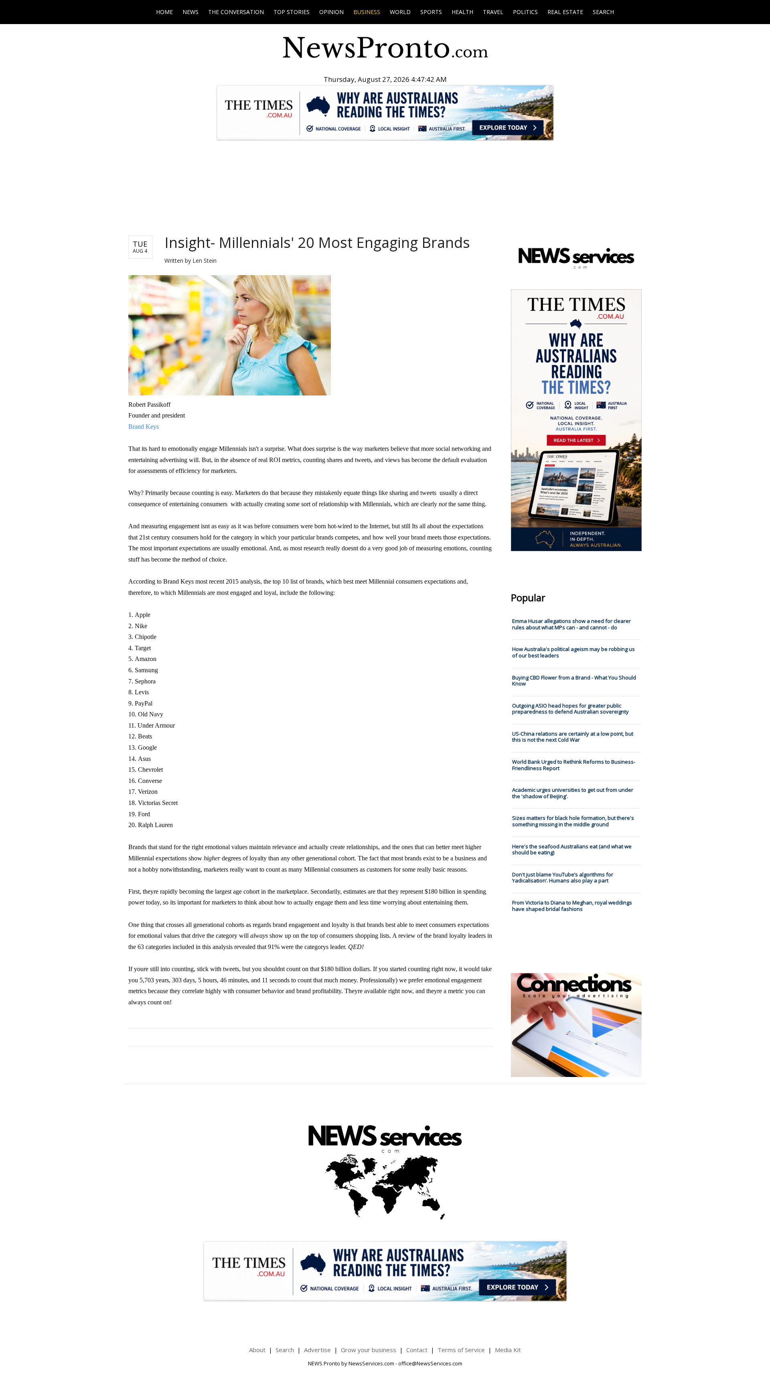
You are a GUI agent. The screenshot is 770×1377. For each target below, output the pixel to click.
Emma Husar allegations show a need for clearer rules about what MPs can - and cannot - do (571, 624)
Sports (431, 12)
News (190, 12)
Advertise (317, 1350)
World (400, 12)
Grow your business (368, 1350)
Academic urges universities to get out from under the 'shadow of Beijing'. (572, 793)
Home (164, 12)
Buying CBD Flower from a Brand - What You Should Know (574, 680)
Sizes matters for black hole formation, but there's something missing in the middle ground (573, 821)
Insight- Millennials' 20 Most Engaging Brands (317, 242)
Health (462, 12)
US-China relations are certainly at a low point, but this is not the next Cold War (572, 737)
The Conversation (236, 12)
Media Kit (508, 1350)
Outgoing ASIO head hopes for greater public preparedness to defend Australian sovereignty (570, 709)
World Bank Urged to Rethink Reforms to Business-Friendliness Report (573, 765)
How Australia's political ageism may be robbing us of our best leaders (573, 652)
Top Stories (292, 12)
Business (366, 12)
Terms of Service (461, 1350)
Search (603, 12)
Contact (417, 1350)
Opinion (331, 12)
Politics (525, 12)
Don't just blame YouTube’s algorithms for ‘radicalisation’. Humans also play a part (562, 877)
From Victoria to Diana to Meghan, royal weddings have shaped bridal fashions (572, 906)
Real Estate (565, 12)
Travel (493, 12)
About (257, 1350)
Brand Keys (143, 426)
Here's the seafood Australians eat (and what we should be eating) (572, 849)
